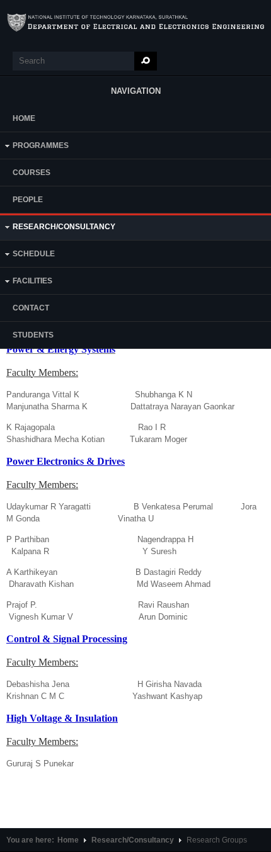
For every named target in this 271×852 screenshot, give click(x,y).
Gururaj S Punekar (40, 763)
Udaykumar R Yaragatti (49, 506)
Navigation (136, 91)
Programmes (34, 147)
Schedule (27, 255)
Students (33, 335)
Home (24, 118)
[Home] (135, 23)
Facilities (26, 282)
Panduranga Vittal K (44, 394)
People (28, 199)
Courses (31, 172)
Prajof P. (21, 605)
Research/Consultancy (57, 228)
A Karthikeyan (31, 572)
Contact (31, 308)
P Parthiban (27, 539)
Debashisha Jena (37, 684)
